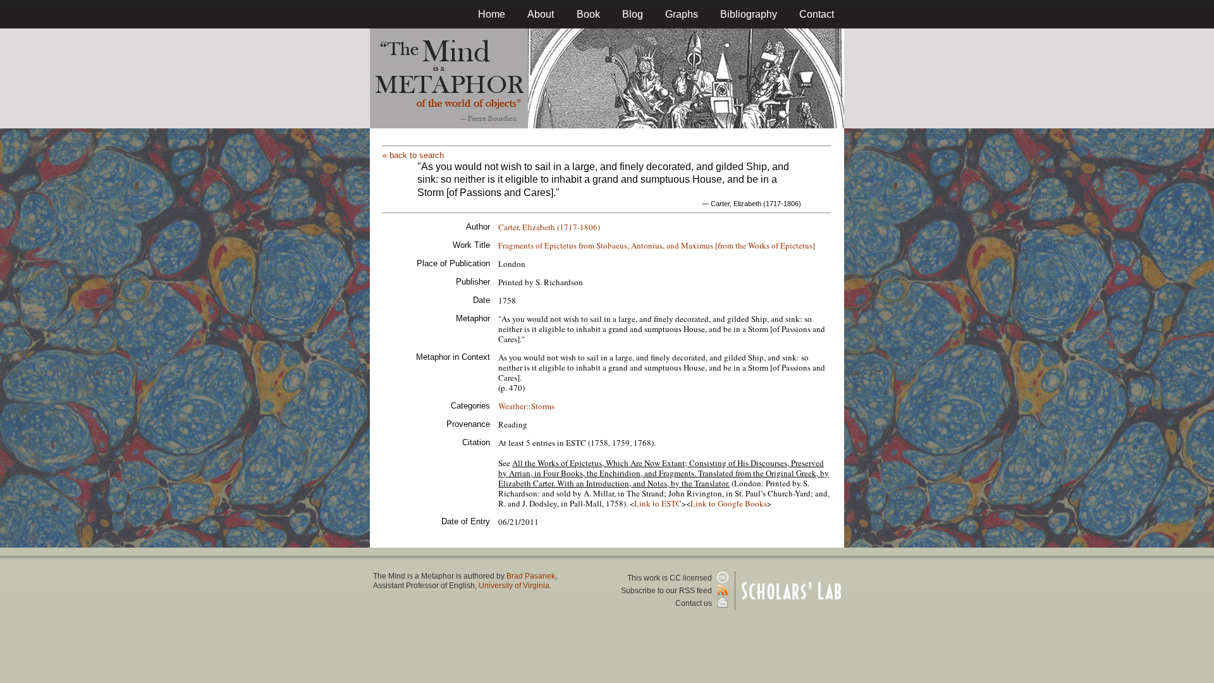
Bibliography (748, 14)
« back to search (413, 155)
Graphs (681, 14)
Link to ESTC (658, 503)
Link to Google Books (728, 503)
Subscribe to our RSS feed (667, 590)
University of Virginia (514, 585)
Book (588, 14)
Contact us (694, 603)
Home (491, 14)
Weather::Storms (526, 406)
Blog (632, 14)
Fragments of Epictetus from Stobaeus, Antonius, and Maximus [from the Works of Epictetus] (656, 245)
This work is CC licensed (670, 578)
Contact (816, 14)
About (540, 14)
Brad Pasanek (530, 576)
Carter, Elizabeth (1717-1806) (549, 227)
